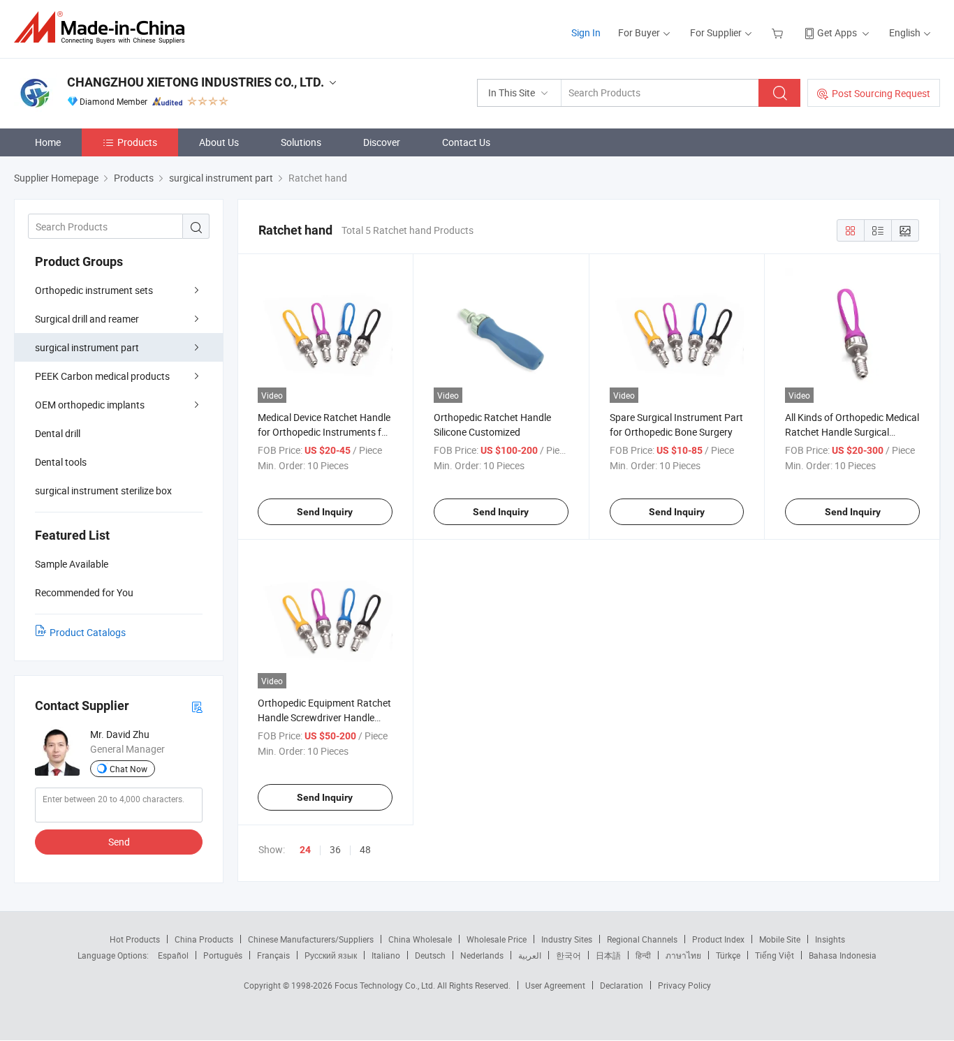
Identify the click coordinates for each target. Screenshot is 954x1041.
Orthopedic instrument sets (94, 290)
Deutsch (430, 955)
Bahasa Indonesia (842, 955)
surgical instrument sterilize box (103, 490)
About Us (219, 142)
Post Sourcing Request (881, 93)
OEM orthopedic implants (90, 404)
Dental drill (57, 433)
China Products (204, 939)
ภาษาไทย (683, 955)
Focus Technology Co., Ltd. (386, 985)
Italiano (386, 955)
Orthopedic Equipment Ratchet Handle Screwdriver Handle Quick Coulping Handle (324, 717)
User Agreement (555, 985)
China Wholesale (420, 939)
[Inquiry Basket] (779, 32)
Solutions (301, 142)
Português (222, 955)
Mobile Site (779, 939)
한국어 (568, 955)
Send (119, 841)
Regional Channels (642, 939)
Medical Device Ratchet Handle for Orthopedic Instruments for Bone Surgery (324, 432)
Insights (830, 939)
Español (173, 955)
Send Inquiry (325, 511)
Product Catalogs (88, 632)
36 (335, 849)
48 (365, 849)
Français (273, 955)
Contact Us (466, 142)
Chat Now (128, 768)
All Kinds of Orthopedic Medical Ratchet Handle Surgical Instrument (852, 432)
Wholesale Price (497, 939)
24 (305, 849)
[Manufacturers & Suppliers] (103, 27)
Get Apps (837, 32)
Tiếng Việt (774, 955)
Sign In (586, 32)
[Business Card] (197, 706)
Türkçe (728, 955)
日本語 (608, 955)
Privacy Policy (684, 985)
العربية (529, 955)
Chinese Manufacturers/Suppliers (311, 939)
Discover (381, 142)
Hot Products (135, 939)
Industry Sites (566, 939)
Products (137, 142)
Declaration (621, 985)
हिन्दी (643, 955)
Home (48, 142)
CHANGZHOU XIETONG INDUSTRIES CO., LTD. (195, 82)
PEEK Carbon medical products (102, 376)
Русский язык (330, 955)
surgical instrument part (87, 347)
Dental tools (61, 461)
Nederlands (482, 955)
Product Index (718, 939)
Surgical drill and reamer (87, 318)
